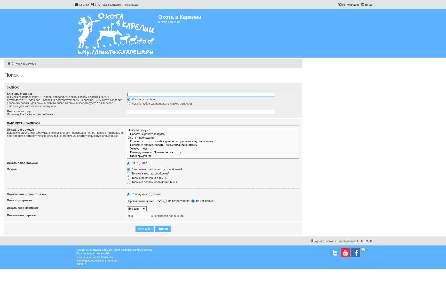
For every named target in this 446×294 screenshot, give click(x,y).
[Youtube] (345, 252)
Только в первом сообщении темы (154, 182)
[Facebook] (355, 252)
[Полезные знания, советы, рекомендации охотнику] (213, 145)
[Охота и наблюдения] (213, 138)
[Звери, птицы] (213, 148)
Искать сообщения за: (22, 207)
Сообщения (139, 194)
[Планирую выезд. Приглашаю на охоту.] (213, 152)
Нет (144, 162)
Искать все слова (143, 99)
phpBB (106, 249)
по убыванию (204, 200)
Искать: (12, 169)
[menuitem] (95, 5)
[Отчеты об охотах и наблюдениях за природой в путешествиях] (213, 141)
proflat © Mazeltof (103, 257)
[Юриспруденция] (213, 156)
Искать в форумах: (20, 129)
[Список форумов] (116, 33)
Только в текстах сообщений (150, 173)
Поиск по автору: (19, 111)
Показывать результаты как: (27, 194)
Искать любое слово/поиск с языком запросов (162, 103)
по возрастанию (178, 200)
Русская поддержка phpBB (93, 253)
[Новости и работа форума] (213, 134)
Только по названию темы (148, 177)
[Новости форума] (213, 130)
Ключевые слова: (19, 93)
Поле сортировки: (20, 200)
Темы (157, 194)
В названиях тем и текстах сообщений (156, 169)
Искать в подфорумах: (23, 162)
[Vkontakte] (335, 252)
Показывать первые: (22, 215)
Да (133, 162)
